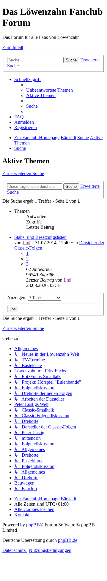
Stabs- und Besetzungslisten (40, 237)
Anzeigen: (17, 297)
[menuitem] (49, 90)
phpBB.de (67, 540)
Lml (26, 242)
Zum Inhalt (12, 47)
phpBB (33, 524)
